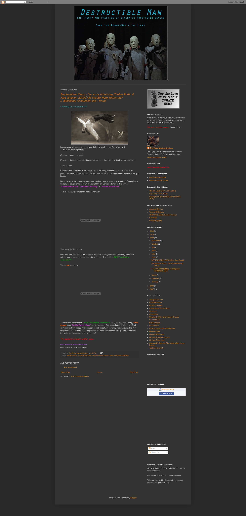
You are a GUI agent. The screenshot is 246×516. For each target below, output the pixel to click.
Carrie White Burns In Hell (159, 308)
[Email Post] (101, 353)
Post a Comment (70, 367)
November (156, 241)
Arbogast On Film (156, 209)
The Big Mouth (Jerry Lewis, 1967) (162, 191)
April (154, 257)
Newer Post (65, 372)
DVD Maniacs (154, 323)
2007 (152, 289)
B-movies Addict (155, 303)
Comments (154, 453)
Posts (152, 448)
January (155, 282)
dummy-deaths (72, 355)
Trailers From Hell (156, 348)
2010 (152, 234)
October (155, 244)
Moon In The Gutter (156, 334)
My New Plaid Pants (157, 340)
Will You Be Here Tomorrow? (119, 355)
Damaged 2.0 (154, 320)
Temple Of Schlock (156, 212)
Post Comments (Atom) (80, 376)
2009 (152, 238)
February (155, 278)
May (153, 254)
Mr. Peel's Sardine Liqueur (159, 337)
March (154, 275)
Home (100, 372)
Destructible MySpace (157, 178)
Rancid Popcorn (155, 221)
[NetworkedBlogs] (166, 389)
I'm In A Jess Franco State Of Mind (162, 329)
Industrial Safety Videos (100, 355)
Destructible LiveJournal (158, 180)
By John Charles (155, 305)
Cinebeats (153, 218)
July (153, 247)
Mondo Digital (154, 331)
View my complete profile (157, 157)
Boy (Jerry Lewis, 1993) (158, 194)
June (154, 251)
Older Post (134, 372)
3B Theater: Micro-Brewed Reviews (163, 215)
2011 (152, 231)
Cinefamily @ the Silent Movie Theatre (164, 317)
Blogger (133, 498)
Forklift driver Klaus (85, 355)
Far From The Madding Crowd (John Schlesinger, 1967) (165, 270)
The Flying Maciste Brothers (161, 148)
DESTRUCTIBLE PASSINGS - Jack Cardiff (167, 260)
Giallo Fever (154, 326)
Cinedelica (153, 314)
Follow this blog (166, 393)
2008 (152, 286)
